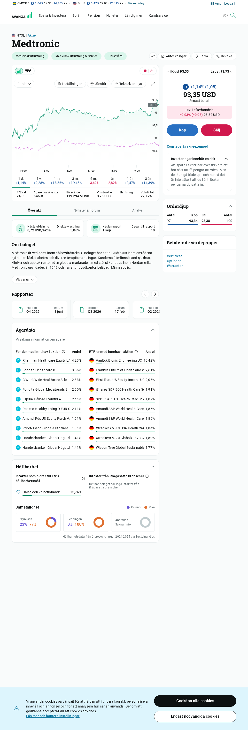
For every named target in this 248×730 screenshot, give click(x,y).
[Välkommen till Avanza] (25, 17)
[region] (85, 130)
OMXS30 (23, 3)
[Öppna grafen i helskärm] (153, 84)
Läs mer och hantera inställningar (53, 716)
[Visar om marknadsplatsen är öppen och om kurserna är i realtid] (148, 71)
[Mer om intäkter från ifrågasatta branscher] (147, 476)
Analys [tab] (137, 210)
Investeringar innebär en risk (193, 159)
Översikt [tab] (34, 210)
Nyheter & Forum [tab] (87, 210)
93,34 (193, 221)
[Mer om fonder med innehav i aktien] (63, 352)
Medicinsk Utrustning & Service (76, 56)
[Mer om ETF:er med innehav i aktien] (136, 352)
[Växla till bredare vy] (153, 56)
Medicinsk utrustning (30, 56)
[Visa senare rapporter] (145, 294)
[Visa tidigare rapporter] (155, 294)
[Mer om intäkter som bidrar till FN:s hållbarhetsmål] (83, 478)
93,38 (206, 221)
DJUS (81, 3)
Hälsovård (115, 56)
